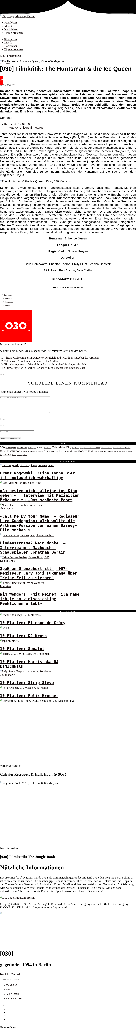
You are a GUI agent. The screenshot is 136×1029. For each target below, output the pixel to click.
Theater (14, 455)
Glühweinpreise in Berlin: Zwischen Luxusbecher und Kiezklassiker (44, 367)
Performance (108, 451)
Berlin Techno (47, 448)
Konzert (34, 451)
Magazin (68, 451)
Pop (120, 451)
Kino (2, 63)
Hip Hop (128, 448)
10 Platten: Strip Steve (27, 682)
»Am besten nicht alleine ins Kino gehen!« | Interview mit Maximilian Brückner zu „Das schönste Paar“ (39, 495)
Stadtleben (10, 22)
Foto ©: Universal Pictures (25, 127)
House (3, 451)
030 (2, 447)
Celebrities (58, 447)
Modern (82, 451)
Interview (24, 451)
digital (82, 448)
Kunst (53, 451)
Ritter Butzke (126, 451)
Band (29, 448)
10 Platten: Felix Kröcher (29, 695)
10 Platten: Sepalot (22, 648)
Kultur (47, 451)
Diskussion (87, 448)
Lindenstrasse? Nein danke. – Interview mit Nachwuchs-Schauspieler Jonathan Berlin (32, 548)
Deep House (75, 448)
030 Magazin (11, 448)
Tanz (1, 455)
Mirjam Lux (10, 84)
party (101, 451)
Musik (8, 26)
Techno (7, 454)
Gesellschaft (120, 448)
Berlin (40, 447)
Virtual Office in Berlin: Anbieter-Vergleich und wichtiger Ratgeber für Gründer (51, 357)
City (68, 447)
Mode (75, 451)
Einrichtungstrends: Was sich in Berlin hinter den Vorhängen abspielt (45, 364)
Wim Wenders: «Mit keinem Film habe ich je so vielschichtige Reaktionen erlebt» (39, 599)
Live (61, 451)
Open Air (97, 451)
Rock (131, 451)
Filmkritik (9, 63)
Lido (57, 451)
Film (114, 448)
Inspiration (13, 451)
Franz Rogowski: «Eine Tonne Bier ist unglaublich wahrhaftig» (37, 475)
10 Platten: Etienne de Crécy (32, 622)
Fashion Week (104, 448)
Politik (115, 451)
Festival (110, 448)
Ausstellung (22, 447)
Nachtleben (11, 29)
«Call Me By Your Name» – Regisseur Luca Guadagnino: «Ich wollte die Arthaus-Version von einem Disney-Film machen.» (39, 523)
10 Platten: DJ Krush (23, 635)
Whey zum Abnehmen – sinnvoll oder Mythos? (32, 361)
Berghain (33, 448)
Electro (97, 448)
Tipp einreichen (13, 32)
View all (4, 375)
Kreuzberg (40, 451)
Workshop (19, 455)
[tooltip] (8, 295)
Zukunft (25, 455)
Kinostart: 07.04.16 (17, 124)
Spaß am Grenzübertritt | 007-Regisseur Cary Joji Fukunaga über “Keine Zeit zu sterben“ (38, 573)
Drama (92, 448)
